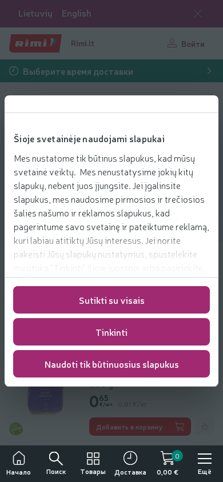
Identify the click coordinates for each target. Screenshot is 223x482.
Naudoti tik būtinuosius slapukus (112, 364)
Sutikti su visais (112, 300)
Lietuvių (35, 13)
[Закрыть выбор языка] (198, 14)
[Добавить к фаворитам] (205, 426)
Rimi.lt (82, 43)
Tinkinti (111, 332)
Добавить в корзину (129, 426)
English (76, 13)
